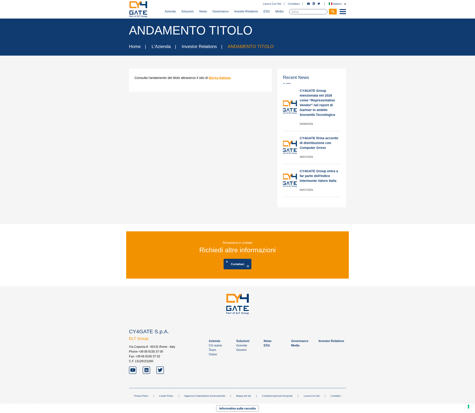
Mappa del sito (243, 396)
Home (135, 46)
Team (212, 349)
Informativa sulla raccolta (237, 408)
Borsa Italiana (220, 78)
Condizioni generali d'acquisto (277, 396)
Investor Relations (246, 11)
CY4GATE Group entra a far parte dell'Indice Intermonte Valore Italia (319, 176)
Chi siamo (215, 345)
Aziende (241, 345)
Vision (213, 354)
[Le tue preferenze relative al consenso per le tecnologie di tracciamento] (468, 406)
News (203, 11)
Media (279, 11)
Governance (220, 11)
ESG (266, 11)
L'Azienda (161, 46)
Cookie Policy (166, 396)
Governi (241, 349)
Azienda (170, 11)
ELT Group (138, 338)
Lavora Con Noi (272, 3)
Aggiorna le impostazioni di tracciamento (204, 396)
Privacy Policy (141, 396)
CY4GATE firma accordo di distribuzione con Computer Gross (319, 143)
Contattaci (294, 3)
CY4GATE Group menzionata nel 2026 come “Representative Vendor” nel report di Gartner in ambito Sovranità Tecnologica (317, 103)
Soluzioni (187, 11)
